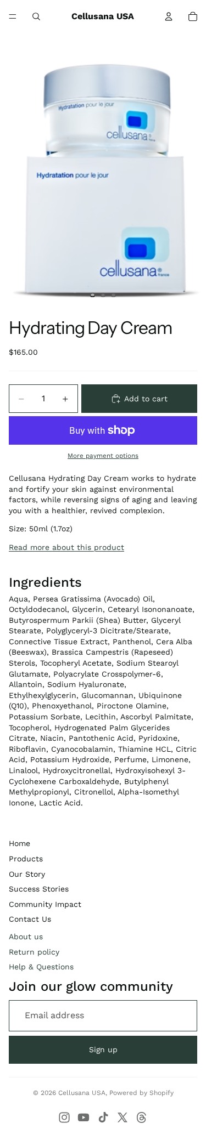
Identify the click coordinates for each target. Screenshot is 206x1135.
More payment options (103, 455)
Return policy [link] (34, 951)
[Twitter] (122, 1117)
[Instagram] (64, 1117)
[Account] (169, 16)
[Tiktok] (103, 1117)
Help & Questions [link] (41, 966)
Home (19, 843)
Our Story (27, 874)
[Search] (36, 16)
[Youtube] (83, 1117)
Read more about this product (66, 547)
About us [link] (26, 936)
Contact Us (30, 919)
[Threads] (141, 1117)
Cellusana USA (81, 1093)
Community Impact (45, 904)
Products (26, 858)
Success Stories (39, 888)
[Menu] (12, 16)
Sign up (103, 1049)
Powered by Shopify (141, 1093)
